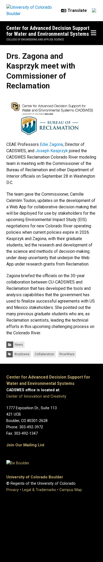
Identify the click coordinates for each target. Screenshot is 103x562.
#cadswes (22, 354)
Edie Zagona (51, 144)
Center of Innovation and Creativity (36, 396)
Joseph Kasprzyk (51, 150)
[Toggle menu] (93, 33)
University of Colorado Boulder (34, 477)
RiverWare (66, 354)
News (19, 345)
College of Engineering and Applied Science (35, 39)
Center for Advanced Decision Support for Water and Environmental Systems (48, 31)
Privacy (12, 490)
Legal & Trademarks (39, 490)
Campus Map (70, 490)
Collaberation (44, 354)
